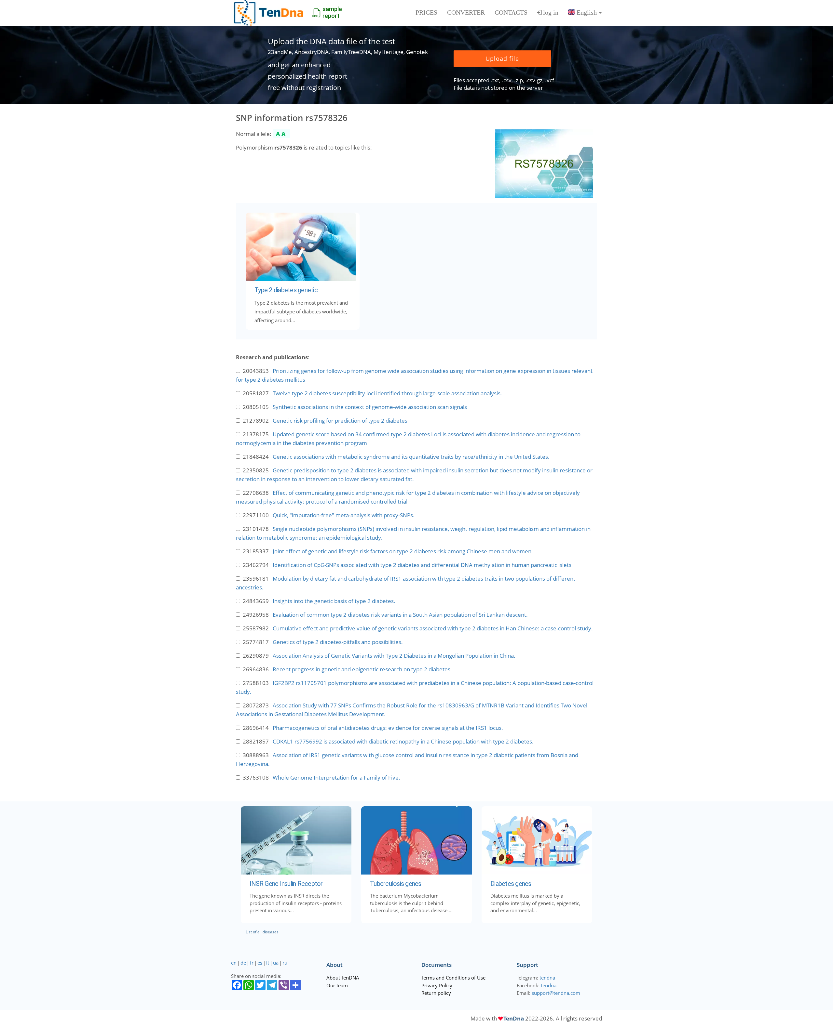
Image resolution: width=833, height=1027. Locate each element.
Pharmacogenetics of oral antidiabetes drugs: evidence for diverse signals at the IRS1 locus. (388, 727)
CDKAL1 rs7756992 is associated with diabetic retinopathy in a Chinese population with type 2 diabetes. (403, 741)
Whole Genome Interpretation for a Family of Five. (336, 777)
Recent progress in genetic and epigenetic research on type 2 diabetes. (362, 669)
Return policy (436, 993)
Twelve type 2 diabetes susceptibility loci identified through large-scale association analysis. (387, 393)
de (243, 962)
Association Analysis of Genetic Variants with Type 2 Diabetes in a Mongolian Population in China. (394, 655)
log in (550, 12)
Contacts (511, 12)
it (267, 962)
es (259, 962)
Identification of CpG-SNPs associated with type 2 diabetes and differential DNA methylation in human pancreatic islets (422, 565)
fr (251, 962)
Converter (466, 12)
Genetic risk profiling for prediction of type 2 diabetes (340, 420)
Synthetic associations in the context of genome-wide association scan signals (370, 407)
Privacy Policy (436, 985)
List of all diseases (262, 932)
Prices (426, 12)
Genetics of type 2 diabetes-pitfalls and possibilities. (338, 642)
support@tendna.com (556, 993)
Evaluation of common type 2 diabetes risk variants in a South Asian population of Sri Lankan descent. (400, 614)
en (234, 962)
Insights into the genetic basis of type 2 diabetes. (334, 601)
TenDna (513, 1018)
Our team (337, 985)
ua (276, 962)
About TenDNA (342, 977)
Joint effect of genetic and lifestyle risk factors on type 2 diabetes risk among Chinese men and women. (403, 551)
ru (284, 962)
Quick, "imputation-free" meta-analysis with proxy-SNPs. (344, 515)
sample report (332, 12)
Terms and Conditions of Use (453, 977)
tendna (547, 977)
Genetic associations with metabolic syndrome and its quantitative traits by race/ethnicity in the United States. (411, 456)
